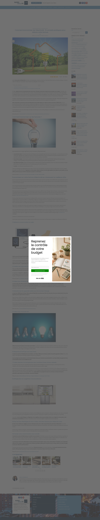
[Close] (70, 238)
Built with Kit (40, 278)
